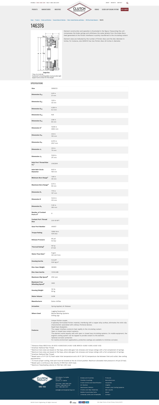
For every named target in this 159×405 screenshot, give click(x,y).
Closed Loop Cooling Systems (110, 9)
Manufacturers (46, 9)
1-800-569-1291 (40, 2)
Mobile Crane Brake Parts (88, 392)
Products (35, 9)
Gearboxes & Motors (86, 387)
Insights (113, 2)
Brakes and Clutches (87, 378)
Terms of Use (106, 402)
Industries (58, 9)
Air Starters (84, 385)
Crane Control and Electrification (90, 382)
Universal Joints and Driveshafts (90, 394)
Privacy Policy (115, 402)
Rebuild (97, 9)
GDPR (120, 402)
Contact (119, 2)
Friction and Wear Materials (89, 390)
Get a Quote (124, 9)
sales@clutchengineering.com (65, 390)
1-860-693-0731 (65, 385)
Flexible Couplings (86, 380)
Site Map (99, 402)
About (107, 2)
